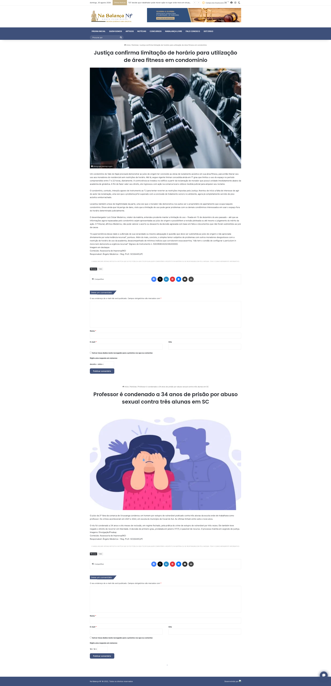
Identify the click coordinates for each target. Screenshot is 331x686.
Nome (93, 331)
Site (170, 342)
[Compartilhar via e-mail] (184, 279)
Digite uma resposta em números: (104, 358)
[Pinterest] (172, 279)
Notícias (141, 31)
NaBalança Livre (173, 31)
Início (128, 45)
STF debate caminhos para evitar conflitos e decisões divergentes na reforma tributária (163, 3)
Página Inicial (99, 31)
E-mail (93, 342)
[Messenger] (178, 279)
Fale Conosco (193, 31)
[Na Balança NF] (111, 16)
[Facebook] (153, 279)
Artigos (130, 31)
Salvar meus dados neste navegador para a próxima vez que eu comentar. (122, 353)
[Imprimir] (191, 279)
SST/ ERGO (208, 31)
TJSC (100, 269)
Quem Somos (115, 31)
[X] (160, 279)
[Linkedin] (166, 279)
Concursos (155, 31)
